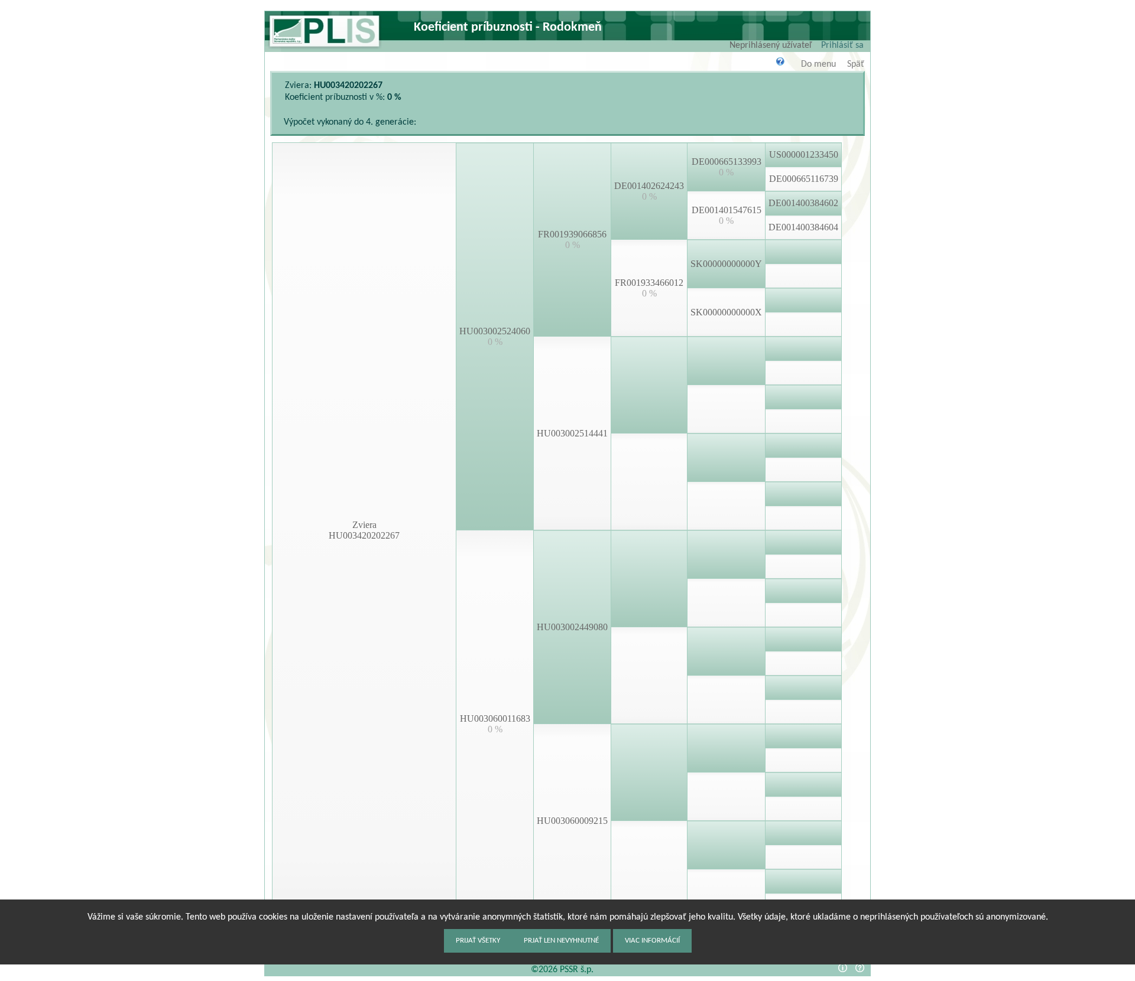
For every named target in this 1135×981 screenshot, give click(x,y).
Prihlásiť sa (842, 45)
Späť (855, 64)
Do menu (818, 64)
